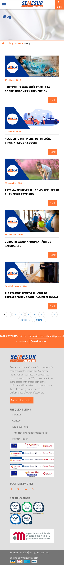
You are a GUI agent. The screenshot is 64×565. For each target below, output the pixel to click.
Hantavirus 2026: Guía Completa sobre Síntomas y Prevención (27, 89)
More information (21, 400)
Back (53, 100)
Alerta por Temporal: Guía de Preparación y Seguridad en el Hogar (32, 295)
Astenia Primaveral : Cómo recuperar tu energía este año (32, 192)
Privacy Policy (20, 438)
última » (40, 319)
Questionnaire (38, 341)
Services (16, 414)
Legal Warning (20, 426)
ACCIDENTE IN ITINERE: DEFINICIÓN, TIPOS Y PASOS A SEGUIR (28, 141)
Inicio (3, 43)
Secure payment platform (24, 557)
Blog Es (12, 43)
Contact (16, 420)
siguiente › (26, 319)
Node (20, 43)
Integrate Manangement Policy (30, 432)
